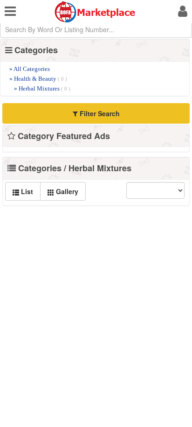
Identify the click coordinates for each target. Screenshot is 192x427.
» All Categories (29, 68)
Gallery (66, 191)
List (26, 191)
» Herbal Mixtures (42, 88)
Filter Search (99, 113)
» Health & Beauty (38, 78)
